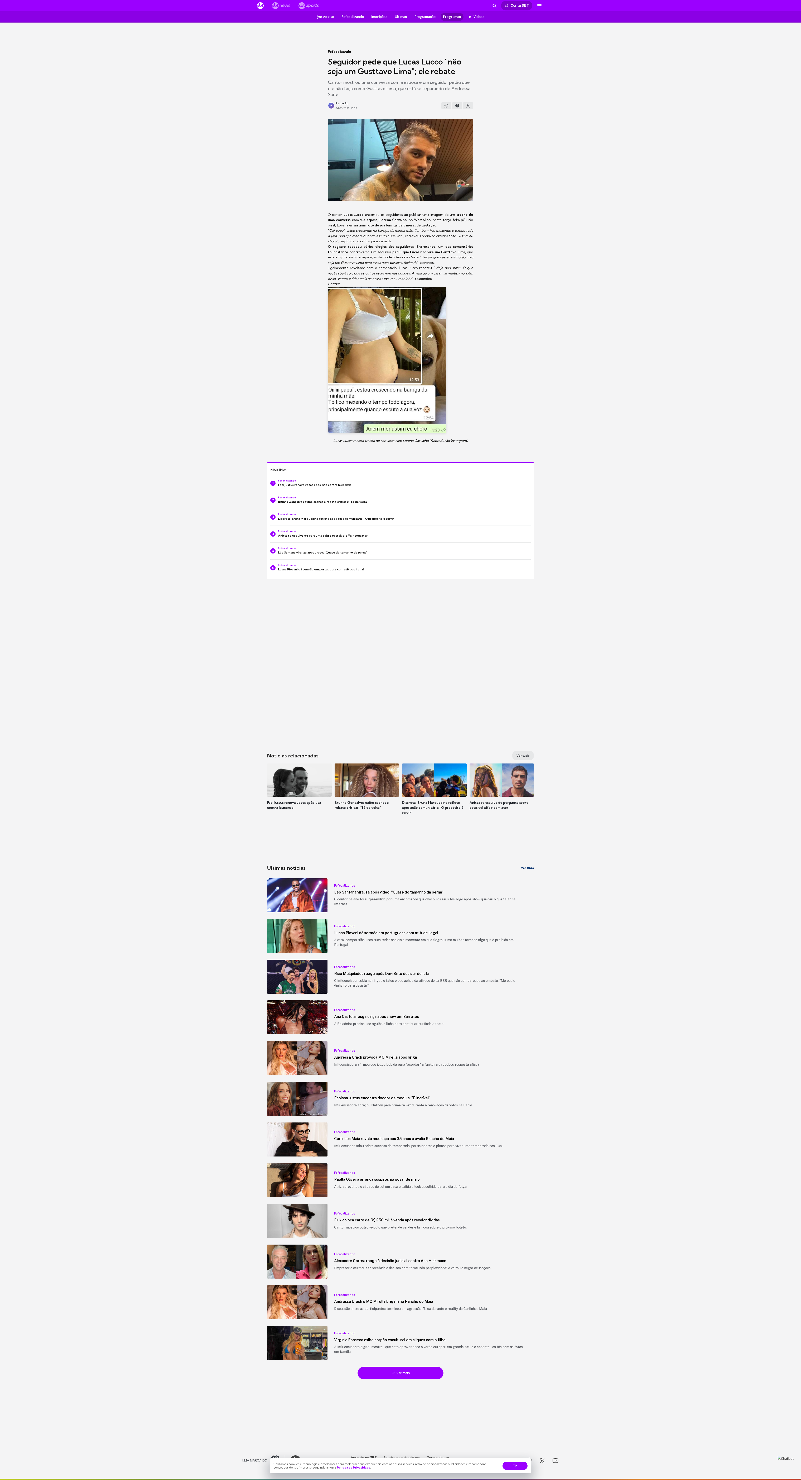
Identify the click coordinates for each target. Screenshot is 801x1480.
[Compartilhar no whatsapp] (446, 105)
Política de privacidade (401, 1457)
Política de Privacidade (353, 1467)
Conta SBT (520, 5)
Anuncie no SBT (364, 1457)
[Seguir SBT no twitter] (542, 1460)
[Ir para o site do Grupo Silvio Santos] (263, 1460)
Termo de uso (438, 1457)
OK (515, 1466)
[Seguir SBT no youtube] (555, 1460)
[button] (299, 792)
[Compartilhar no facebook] (457, 105)
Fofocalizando (339, 51)
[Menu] (539, 5)
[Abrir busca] (494, 5)
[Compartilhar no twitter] (468, 105)
